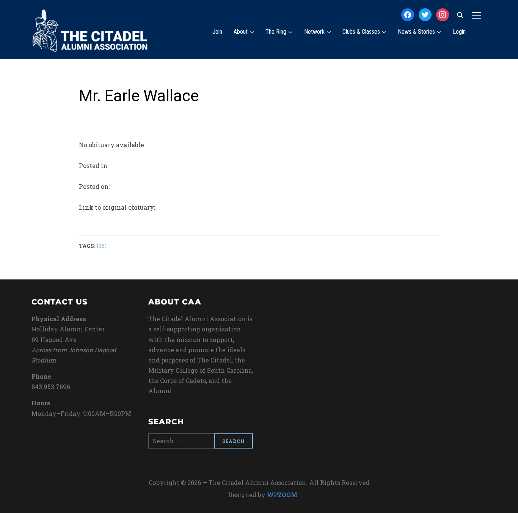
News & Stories (416, 31)
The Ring (275, 31)
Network (314, 31)
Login (459, 31)
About (241, 31)
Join (217, 31)
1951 (101, 245)
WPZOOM (282, 495)
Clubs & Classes (361, 31)
